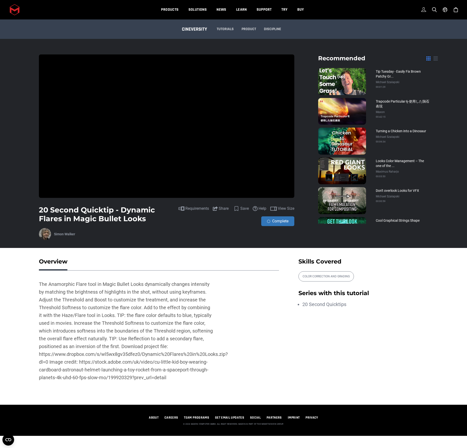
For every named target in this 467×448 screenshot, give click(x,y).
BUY (300, 9)
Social (255, 417)
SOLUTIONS (198, 9)
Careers (171, 417)
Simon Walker (64, 234)
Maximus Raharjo (387, 171)
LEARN (241, 9)
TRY (284, 9)
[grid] (428, 58)
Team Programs (196, 417)
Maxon (380, 112)
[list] (435, 58)
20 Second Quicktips (324, 304)
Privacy (311, 417)
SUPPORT (264, 9)
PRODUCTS (170, 9)
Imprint (294, 417)
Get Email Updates (229, 417)
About (154, 417)
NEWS (221, 9)
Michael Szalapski (387, 82)
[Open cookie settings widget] (8, 440)
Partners (274, 417)
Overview (53, 261)
